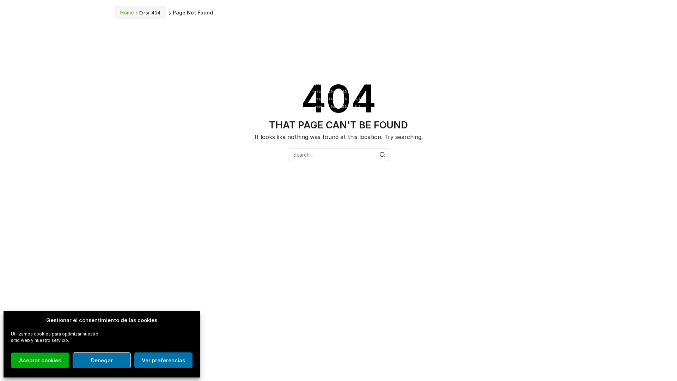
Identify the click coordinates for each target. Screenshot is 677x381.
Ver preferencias (163, 360)
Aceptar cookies (40, 360)
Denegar (102, 360)
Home (127, 13)
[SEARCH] (382, 154)
